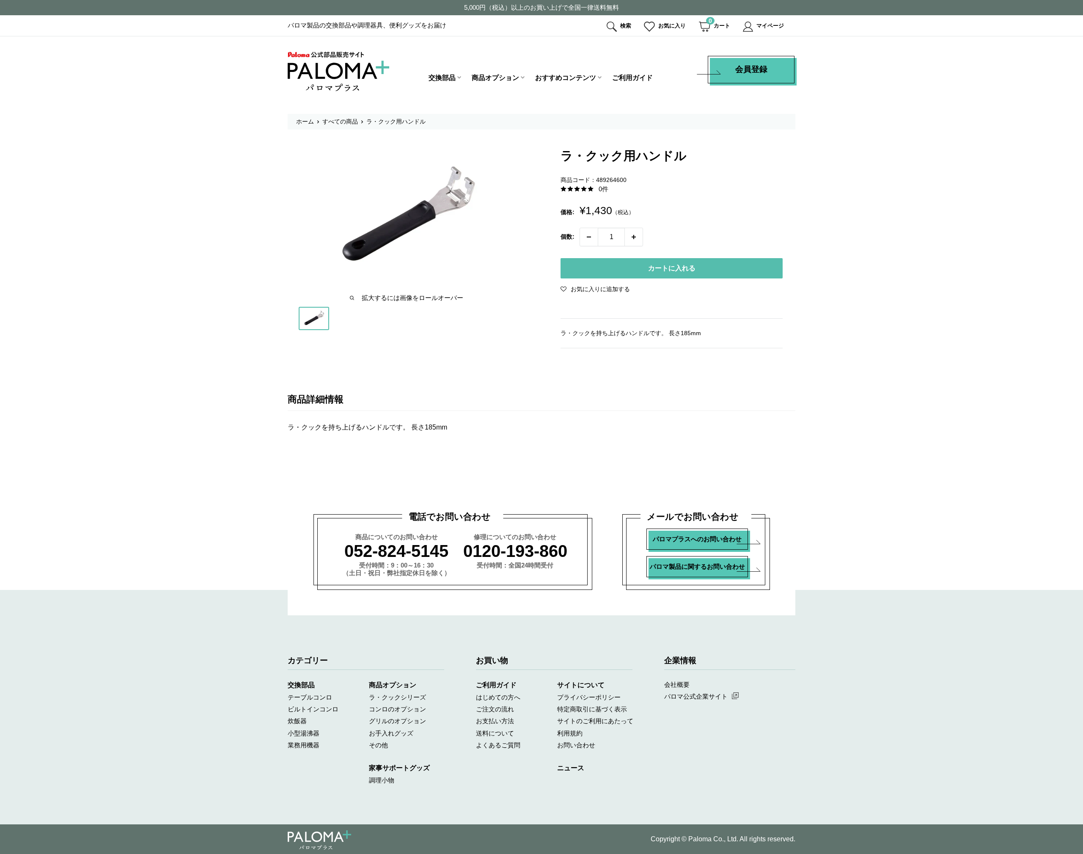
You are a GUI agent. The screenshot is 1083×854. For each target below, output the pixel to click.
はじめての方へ (498, 697)
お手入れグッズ (391, 733)
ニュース (570, 767)
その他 (378, 745)
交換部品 (442, 77)
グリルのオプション (397, 721)
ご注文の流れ (495, 709)
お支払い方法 (495, 721)
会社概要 (677, 684)
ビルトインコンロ (313, 709)
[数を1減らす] (589, 237)
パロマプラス (319, 840)
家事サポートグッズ (399, 767)
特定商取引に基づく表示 (592, 709)
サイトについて (581, 685)
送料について (495, 733)
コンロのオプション (397, 709)
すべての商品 (340, 121)
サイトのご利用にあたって (595, 721)
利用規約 (570, 733)
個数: (567, 236)
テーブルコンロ (310, 697)
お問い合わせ (576, 745)
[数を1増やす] (634, 237)
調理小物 (381, 780)
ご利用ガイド (632, 77)
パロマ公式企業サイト (696, 696)
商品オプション (495, 77)
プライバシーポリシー (589, 697)
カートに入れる (671, 268)
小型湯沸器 (303, 733)
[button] (595, 289)
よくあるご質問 (498, 745)
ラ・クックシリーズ (397, 697)
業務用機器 (303, 745)
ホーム (305, 121)
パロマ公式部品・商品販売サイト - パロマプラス (338, 71)
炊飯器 (297, 721)
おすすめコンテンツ (565, 77)
